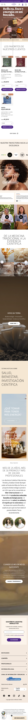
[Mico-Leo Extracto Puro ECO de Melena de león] (7, 62)
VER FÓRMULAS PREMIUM (10, 182)
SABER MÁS (6, 259)
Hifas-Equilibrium (5, 108)
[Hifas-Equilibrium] (7, 100)
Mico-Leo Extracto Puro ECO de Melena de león (7, 71)
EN (26, 684)
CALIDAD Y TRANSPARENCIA (14, 581)
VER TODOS (13, 133)
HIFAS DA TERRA (18, 699)
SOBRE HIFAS (13, 323)
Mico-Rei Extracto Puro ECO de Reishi (20, 71)
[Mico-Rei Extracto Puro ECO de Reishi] (21, 62)
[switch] (3, 718)
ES (24, 684)
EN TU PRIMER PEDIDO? (11, 1)
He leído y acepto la (15, 635)
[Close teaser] (11, 715)
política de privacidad (19, 635)
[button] (25, 4)
